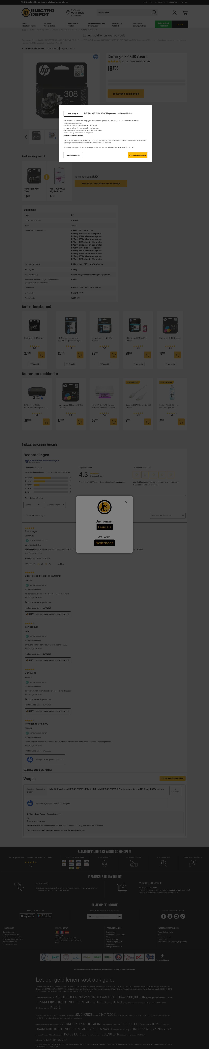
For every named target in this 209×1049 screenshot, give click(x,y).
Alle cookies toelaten (137, 155)
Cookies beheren (73, 155)
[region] (105, 133)
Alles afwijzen (73, 113)
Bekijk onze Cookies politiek (73, 135)
